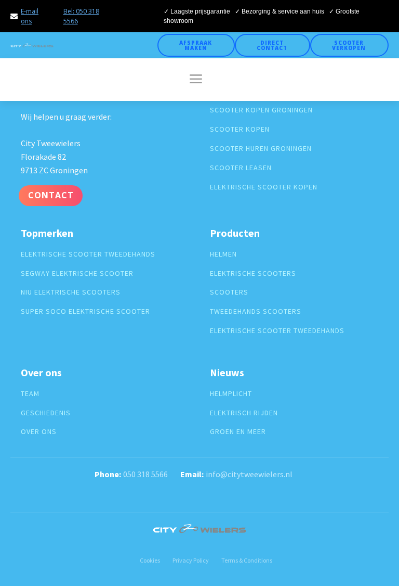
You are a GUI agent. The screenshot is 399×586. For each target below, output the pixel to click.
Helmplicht (231, 393)
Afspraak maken (195, 45)
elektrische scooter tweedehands (88, 254)
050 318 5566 (145, 474)
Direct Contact (272, 45)
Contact (51, 195)
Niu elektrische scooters (71, 292)
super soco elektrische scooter (85, 311)
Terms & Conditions (246, 560)
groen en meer (238, 431)
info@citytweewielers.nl (249, 474)
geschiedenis (46, 413)
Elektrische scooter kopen (263, 187)
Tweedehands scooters (255, 311)
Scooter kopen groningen (261, 110)
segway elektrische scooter (77, 273)
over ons (39, 431)
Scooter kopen (240, 129)
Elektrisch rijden (244, 413)
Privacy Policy (190, 560)
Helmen (223, 254)
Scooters (229, 292)
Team (30, 393)
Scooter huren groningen (261, 148)
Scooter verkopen (349, 45)
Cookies (150, 560)
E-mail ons (29, 16)
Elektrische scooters (253, 273)
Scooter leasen (241, 167)
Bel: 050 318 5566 (81, 16)
